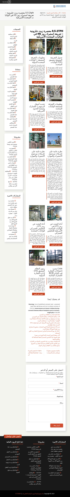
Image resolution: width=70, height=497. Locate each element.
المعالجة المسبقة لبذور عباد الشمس (12, 119)
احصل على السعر (56, 76)
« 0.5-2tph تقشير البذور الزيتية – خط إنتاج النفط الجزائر (35, 353)
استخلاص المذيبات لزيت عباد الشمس (13, 125)
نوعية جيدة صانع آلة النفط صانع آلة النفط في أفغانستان (55, 468)
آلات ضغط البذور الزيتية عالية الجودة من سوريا (47, 335)
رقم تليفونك (60, 396)
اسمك (61, 383)
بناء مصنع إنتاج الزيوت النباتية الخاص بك (33, 493)
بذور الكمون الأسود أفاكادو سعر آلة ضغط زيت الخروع (45, 343)
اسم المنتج (59, 376)
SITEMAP (18, 493)
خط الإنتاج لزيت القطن (11, 467)
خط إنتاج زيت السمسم (11, 457)
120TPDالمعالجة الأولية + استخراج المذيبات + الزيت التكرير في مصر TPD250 (11, 175)
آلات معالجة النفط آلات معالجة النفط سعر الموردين (46, 316)
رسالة (61, 403)
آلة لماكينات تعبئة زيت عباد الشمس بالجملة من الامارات (45, 341)
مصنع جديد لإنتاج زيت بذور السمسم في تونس (12, 236)
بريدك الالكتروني (58, 390)
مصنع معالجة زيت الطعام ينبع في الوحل (49, 345)
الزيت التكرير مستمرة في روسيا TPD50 (12, 144)
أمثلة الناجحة (11, 47)
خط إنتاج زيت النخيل (11, 459)
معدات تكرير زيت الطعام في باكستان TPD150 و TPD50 (35, 468)
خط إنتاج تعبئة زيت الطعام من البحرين (49, 314)
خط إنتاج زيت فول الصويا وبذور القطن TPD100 (12, 159)
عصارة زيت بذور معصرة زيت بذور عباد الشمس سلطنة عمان (56, 449)
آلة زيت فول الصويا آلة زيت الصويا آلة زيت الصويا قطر (55, 461)
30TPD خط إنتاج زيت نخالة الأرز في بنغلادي (12, 184)
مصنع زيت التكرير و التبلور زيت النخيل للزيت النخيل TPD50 (34, 454)
